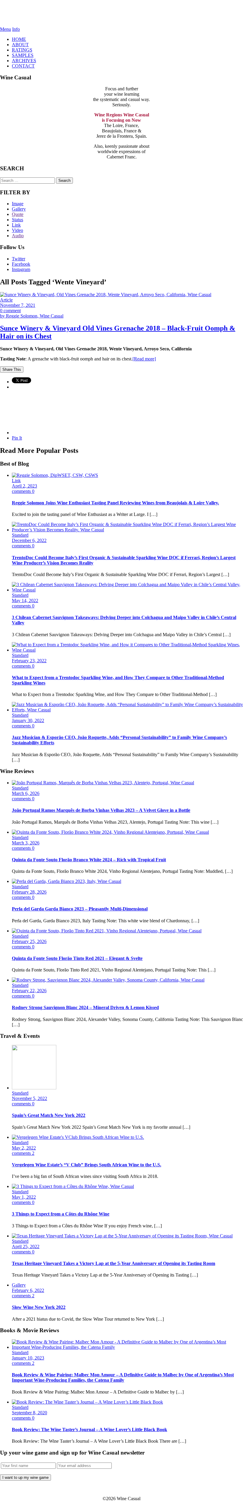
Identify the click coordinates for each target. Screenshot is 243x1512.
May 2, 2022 (24, 1147)
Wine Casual (121, 13)
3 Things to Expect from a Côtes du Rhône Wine (60, 1213)
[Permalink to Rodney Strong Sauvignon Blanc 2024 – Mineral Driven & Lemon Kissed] (108, 979)
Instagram (21, 269)
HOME (19, 39)
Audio (18, 235)
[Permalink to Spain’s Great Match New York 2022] (34, 1087)
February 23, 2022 (29, 660)
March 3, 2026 (25, 842)
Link (16, 224)
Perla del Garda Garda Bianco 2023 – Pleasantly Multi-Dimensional (80, 908)
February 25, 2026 (29, 941)
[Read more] (144, 358)
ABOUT (20, 44)
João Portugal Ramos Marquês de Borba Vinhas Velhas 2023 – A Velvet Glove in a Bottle (101, 810)
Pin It (17, 437)
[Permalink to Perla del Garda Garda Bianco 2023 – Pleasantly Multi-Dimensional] (66, 881)
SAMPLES (22, 55)
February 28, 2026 (29, 891)
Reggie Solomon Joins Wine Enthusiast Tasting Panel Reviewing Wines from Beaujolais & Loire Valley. (115, 502)
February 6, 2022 (28, 1290)
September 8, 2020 (29, 1412)
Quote (17, 214)
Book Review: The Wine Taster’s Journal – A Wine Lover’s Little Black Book (89, 1429)
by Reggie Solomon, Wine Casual (31, 315)
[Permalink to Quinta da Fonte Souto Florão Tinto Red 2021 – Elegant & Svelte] (107, 930)
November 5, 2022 (29, 1098)
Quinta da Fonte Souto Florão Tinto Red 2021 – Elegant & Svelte (77, 958)
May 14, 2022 (25, 600)
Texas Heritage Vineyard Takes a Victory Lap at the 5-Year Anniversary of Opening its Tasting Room (113, 1263)
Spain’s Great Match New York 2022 (48, 1115)
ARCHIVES (24, 60)
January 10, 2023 (28, 1357)
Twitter (18, 258)
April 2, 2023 (24, 485)
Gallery (19, 208)
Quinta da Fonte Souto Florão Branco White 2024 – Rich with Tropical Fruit (89, 859)
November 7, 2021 (17, 305)
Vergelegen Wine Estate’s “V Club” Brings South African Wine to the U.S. (86, 1164)
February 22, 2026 (29, 990)
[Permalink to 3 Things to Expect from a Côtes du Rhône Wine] (73, 1186)
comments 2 (23, 1153)
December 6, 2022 (29, 540)
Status (17, 219)
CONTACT (23, 65)
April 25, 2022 (25, 1246)
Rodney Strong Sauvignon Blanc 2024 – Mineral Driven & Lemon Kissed (85, 1007)
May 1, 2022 (24, 1197)
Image (17, 203)
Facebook (21, 264)
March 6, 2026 (25, 793)
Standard (20, 535)
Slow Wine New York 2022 (38, 1307)
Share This (11, 369)
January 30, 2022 (28, 720)
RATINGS (22, 49)
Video (17, 230)
